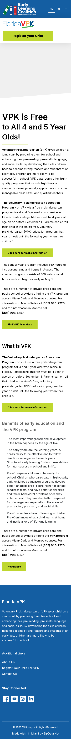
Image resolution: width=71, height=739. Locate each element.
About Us (8, 662)
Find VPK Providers (20, 324)
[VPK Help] (18, 24)
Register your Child (28, 36)
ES (58, 9)
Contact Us (9, 673)
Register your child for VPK (20, 668)
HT (65, 9)
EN (51, 9)
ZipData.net (51, 733)
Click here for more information (27, 252)
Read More (14, 566)
